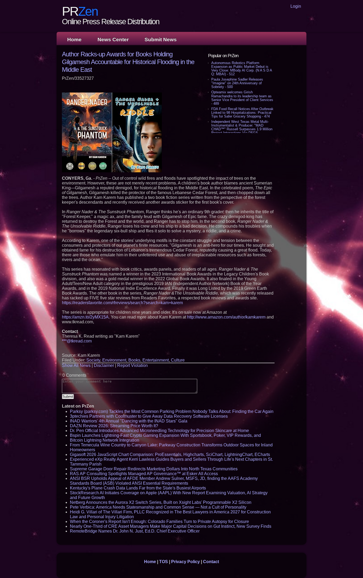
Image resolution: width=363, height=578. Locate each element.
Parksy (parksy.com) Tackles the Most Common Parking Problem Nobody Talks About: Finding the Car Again (171, 411)
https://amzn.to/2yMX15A (85, 317)
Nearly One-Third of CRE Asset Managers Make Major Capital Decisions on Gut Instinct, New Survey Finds (170, 526)
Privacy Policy (185, 561)
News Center (113, 39)
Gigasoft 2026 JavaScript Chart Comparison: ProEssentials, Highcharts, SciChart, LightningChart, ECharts (170, 454)
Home (74, 39)
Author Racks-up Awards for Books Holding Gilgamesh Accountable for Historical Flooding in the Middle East (128, 62)
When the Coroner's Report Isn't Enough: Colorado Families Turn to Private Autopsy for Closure (159, 521)
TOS (163, 561)
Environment (114, 360)
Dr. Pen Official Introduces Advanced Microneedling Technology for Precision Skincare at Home (159, 430)
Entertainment (155, 360)
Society (93, 360)
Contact (211, 561)
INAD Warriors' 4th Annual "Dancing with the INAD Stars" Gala (128, 421)
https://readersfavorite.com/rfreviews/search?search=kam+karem (122, 302)
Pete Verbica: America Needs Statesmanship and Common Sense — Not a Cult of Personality (158, 507)
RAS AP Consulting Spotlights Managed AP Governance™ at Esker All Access (144, 473)
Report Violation (132, 365)
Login (295, 6)
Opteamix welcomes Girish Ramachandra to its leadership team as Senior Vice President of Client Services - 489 (242, 97)
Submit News (161, 39)
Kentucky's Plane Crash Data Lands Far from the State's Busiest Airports (138, 488)
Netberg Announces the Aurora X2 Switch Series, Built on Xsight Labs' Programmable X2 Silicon (160, 502)
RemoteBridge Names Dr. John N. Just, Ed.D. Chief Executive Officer (135, 531)
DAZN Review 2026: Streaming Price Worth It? (114, 426)
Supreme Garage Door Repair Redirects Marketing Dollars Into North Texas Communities (154, 469)
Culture (178, 360)
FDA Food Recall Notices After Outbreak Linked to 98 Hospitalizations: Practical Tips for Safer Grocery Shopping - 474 (242, 112)
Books (134, 360)
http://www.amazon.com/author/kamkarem (226, 317)
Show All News (76, 365)
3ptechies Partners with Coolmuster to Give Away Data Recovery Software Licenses (149, 416)
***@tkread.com (77, 341)
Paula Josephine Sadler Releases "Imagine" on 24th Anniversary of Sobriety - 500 (237, 83)
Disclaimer (104, 365)
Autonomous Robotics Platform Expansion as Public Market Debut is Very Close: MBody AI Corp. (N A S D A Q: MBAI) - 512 (241, 68)
